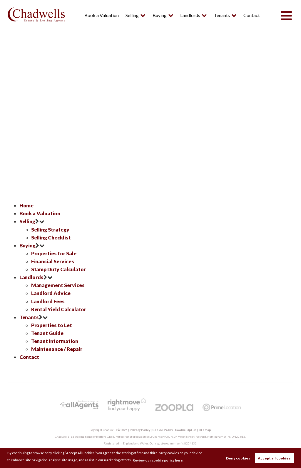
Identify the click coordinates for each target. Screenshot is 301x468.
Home (26, 205)
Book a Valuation (101, 15)
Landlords (190, 15)
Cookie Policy (162, 430)
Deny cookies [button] (238, 458)
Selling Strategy (50, 229)
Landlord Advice (51, 293)
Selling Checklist (51, 237)
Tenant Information (54, 341)
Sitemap (204, 430)
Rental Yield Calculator (58, 309)
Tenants (222, 15)
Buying (160, 15)
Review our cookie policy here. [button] (158, 460)
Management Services (58, 285)
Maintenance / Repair (56, 349)
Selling (132, 15)
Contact (251, 15)
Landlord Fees (48, 301)
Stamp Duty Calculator (58, 269)
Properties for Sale (53, 253)
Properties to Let (51, 325)
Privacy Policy (140, 430)
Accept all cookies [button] (274, 458)
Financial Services (52, 261)
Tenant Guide (47, 333)
